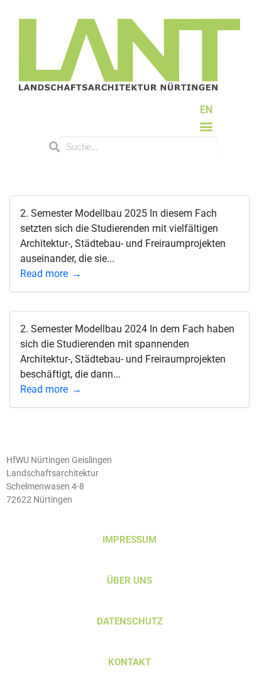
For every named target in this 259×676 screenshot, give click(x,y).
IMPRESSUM (129, 539)
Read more (44, 274)
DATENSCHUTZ (130, 621)
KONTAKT (129, 662)
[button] (206, 126)
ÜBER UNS (129, 580)
